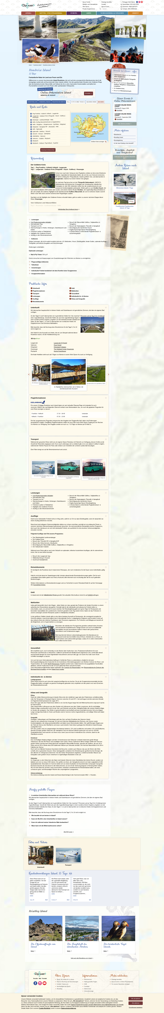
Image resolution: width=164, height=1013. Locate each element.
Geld (73, 288)
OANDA (90, 595)
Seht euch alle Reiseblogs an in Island (81, 958)
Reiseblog (59, 988)
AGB (85, 984)
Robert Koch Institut (58, 669)
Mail (40, 978)
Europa (74, 13)
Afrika (28, 13)
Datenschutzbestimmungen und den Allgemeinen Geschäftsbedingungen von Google (97, 1004)
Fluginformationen (39, 291)
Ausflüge (36, 299)
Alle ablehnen (135, 1003)
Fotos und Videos (78, 102)
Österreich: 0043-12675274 (130, 6)
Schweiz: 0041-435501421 (130, 9)
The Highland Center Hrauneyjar (64, 349)
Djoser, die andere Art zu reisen (65, 979)
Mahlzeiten (75, 291)
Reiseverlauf (32, 102)
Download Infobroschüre (47, 150)
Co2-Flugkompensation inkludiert (41, 222)
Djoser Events (105, 6)
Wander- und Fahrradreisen (90, 4)
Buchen (101, 102)
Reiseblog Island (118, 137)
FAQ (68, 102)
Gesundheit (75, 293)
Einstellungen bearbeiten (135, 1007)
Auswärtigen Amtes (39, 585)
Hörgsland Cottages (60, 347)
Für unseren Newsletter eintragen (121, 984)
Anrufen (35, 978)
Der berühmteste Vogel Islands (115, 945)
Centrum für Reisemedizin (72, 667)
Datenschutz (87, 988)
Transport (36, 293)
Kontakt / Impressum (62, 984)
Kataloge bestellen (107, 2)
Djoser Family (86, 2)
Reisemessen (88, 979)
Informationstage (88, 991)
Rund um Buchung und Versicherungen (67, 981)
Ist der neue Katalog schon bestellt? (124, 143)
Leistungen (36, 296)
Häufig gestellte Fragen (90, 981)
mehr (31, 895)
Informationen (89, 976)
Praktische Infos (58, 102)
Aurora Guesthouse (60, 351)
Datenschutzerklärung (68, 1008)
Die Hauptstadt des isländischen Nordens (77, 945)
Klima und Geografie (78, 299)
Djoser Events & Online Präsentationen (122, 981)
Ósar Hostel (57, 345)
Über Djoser (86, 6)
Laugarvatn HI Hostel (60, 343)
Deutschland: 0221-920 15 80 (131, 4)
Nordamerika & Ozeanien (112, 13)
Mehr (32, 951)
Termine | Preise (44, 102)
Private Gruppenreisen (89, 9)
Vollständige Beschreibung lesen (68, 209)
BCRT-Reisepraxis (54, 664)
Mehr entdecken (119, 976)
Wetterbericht (117, 134)
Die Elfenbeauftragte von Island (43, 945)
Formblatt (86, 986)
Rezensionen (91, 102)
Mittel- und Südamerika (51, 13)
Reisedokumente (38, 301)
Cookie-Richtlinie (44, 1008)
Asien (88, 13)
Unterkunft (36, 288)
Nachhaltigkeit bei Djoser (63, 986)
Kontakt (104, 4)
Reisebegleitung (118, 140)
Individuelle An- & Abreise (79, 296)
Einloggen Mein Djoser (129, 2)
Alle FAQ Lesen (68, 832)
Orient (135, 13)
